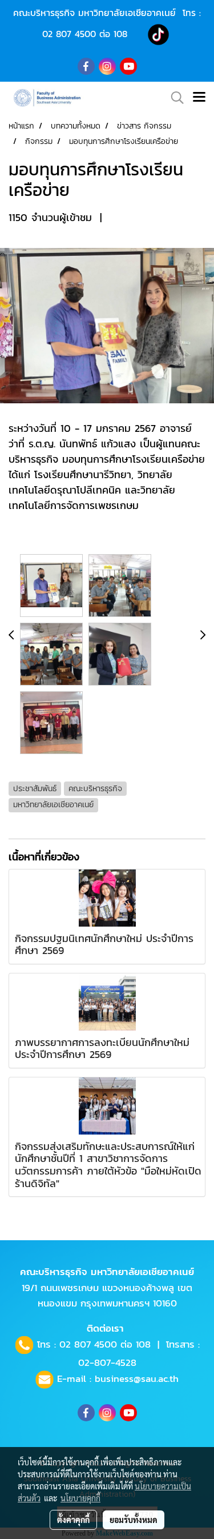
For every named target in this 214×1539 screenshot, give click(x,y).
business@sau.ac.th (137, 1378)
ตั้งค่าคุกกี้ (73, 1519)
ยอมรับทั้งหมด (134, 1519)
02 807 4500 (69, 34)
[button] (173, 97)
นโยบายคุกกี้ (80, 1498)
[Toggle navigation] (199, 97)
